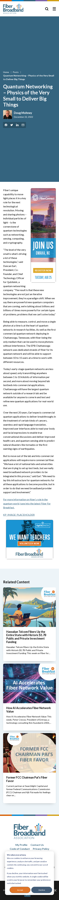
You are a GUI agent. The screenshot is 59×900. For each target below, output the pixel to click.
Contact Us (37, 844)
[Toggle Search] (47, 9)
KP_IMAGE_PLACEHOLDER (19, 514)
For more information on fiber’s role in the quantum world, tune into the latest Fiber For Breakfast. (27, 503)
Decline (42, 890)
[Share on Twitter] (11, 125)
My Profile (21, 844)
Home (6, 72)
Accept (20, 890)
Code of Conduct (20, 848)
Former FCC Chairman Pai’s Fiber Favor (26, 779)
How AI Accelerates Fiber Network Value (28, 709)
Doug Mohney (23, 113)
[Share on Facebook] (6, 125)
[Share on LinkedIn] (17, 125)
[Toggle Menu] (54, 9)
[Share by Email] (23, 125)
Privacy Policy (41, 848)
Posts (16, 72)
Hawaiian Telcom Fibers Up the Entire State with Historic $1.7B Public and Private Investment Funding (26, 637)
